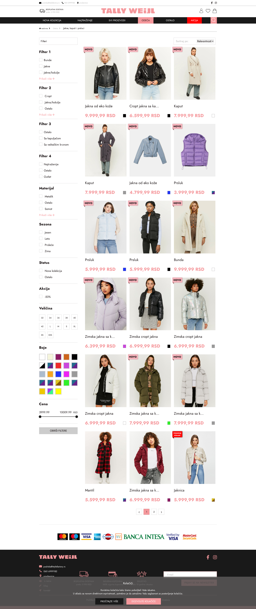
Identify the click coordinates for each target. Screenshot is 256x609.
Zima (47, 251)
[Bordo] (58, 357)
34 (50, 317)
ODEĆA (146, 20)
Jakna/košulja (52, 102)
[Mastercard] (62, 536)
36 (58, 317)
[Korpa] (214, 11)
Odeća (55, 28)
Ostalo (48, 109)
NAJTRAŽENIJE (85, 20)
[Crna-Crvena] (50, 365)
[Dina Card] (108, 536)
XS (42, 334)
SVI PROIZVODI (117, 20)
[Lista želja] (208, 11)
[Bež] (50, 357)
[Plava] (58, 374)
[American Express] (97, 536)
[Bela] (42, 357)
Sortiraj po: (182, 41)
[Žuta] (58, 391)
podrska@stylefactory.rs (51, 2)
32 (42, 317)
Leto (47, 239)
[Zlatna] (42, 391)
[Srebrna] (50, 383)
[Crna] (74, 357)
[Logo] (58, 557)
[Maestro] (74, 536)
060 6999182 (69, 2)
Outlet (47, 177)
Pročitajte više (109, 601)
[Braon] (66, 357)
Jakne (47, 66)
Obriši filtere (58, 431)
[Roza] (66, 374)
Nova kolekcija (53, 271)
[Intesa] (140, 536)
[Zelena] (66, 383)
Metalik (48, 196)
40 (74, 317)
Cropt (48, 96)
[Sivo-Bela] (42, 383)
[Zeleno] (74, 383)
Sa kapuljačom (52, 138)
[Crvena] (58, 365)
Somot (48, 209)
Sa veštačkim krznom (56, 145)
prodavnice (83, 2)
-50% (47, 297)
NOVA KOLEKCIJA (52, 20)
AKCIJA (194, 20)
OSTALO (170, 20)
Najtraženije (51, 164)
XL (74, 326)
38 (66, 317)
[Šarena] (50, 391)
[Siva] (74, 374)
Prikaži (45, 79)
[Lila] (66, 365)
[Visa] (86, 536)
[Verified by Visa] (172, 536)
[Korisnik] (201, 11)
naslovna (44, 28)
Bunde (48, 60)
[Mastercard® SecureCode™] (190, 537)
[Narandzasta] (50, 374)
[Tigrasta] (58, 383)
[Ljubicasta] (74, 365)
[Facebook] (212, 3)
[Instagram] (216, 3)
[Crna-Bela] (42, 365)
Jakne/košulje (52, 73)
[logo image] (128, 10)
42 (42, 326)
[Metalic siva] (42, 374)
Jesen (47, 232)
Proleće (49, 245)
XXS (50, 334)
